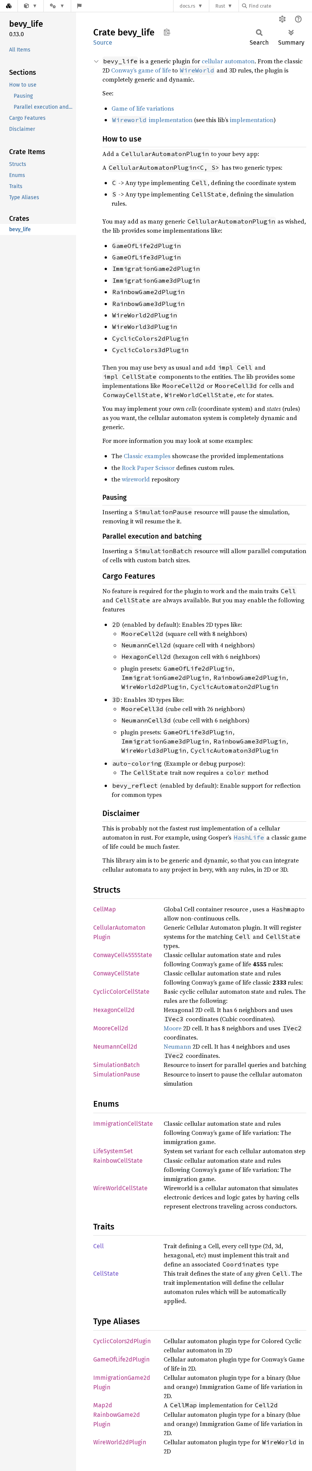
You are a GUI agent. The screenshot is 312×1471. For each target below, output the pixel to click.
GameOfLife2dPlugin (121, 1359)
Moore (172, 1028)
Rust (220, 6)
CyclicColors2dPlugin (122, 1341)
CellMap (104, 909)
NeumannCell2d (115, 1046)
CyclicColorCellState (121, 991)
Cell (98, 1246)
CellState (106, 1273)
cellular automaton (228, 61)
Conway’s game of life (141, 70)
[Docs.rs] (9, 6)
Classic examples (147, 456)
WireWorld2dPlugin (119, 1442)
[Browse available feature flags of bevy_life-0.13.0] (79, 6)
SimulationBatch (116, 1065)
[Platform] (57, 6)
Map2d (102, 1405)
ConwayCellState (116, 973)
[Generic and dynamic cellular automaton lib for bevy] (30, 6)
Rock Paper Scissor (148, 468)
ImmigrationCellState (123, 1123)
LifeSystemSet (113, 1151)
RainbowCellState (118, 1160)
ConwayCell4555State (122, 955)
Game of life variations (142, 108)
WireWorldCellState (120, 1188)
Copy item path (167, 32)
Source (102, 42)
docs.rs (187, 6)
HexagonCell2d (114, 1010)
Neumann (177, 1046)
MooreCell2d (110, 1028)
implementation (152, 120)
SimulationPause (116, 1074)
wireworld (136, 479)
